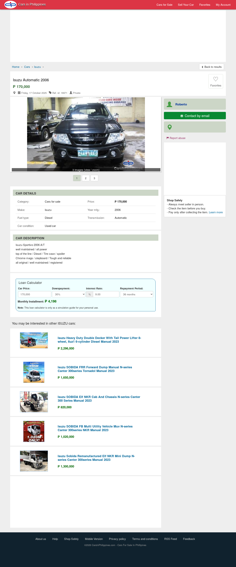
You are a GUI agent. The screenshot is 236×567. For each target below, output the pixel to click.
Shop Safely (71, 539)
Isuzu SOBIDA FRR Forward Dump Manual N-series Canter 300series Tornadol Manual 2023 (95, 369)
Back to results (213, 67)
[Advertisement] (118, 36)
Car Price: (24, 288)
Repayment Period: (131, 288)
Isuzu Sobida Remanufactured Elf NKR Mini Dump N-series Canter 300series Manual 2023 (96, 458)
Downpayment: (61, 288)
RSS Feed (170, 539)
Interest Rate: (94, 288)
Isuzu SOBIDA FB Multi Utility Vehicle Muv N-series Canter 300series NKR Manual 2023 (95, 428)
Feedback (189, 539)
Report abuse (177, 138)
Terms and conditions (145, 539)
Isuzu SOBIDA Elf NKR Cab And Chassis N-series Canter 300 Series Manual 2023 (99, 398)
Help (55, 539)
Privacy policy (117, 539)
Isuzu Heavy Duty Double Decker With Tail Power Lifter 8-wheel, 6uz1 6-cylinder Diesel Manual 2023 (99, 339)
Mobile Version (94, 539)
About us (40, 539)
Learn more (216, 212)
